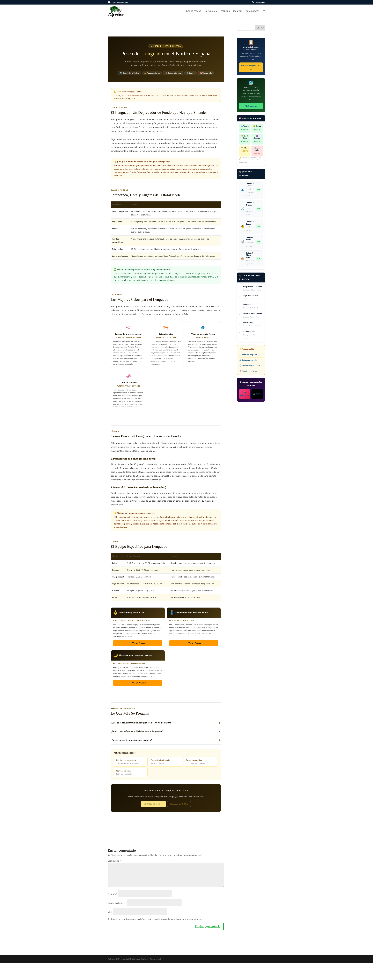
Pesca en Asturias (195, 761)
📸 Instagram (244, 394)
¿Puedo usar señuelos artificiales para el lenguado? (137, 731)
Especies (225, 11)
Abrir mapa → (251, 106)
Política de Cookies (139, 959)
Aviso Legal (155, 959)
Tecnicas (237, 11)
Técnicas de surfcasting (128, 761)
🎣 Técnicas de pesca (248, 354)
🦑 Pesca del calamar (248, 371)
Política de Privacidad (118, 959)
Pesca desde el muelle (160, 761)
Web (110, 912)
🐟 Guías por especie (248, 360)
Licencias (210, 11)
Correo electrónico (117, 903)
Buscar (260, 27)
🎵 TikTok (257, 394)
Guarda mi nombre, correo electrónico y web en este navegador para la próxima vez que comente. (157, 919)
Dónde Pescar (193, 11)
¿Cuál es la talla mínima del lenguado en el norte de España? (141, 722)
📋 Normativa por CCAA (249, 365)
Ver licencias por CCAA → (251, 67)
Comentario (114, 860)
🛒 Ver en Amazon (137, 643)
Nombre (112, 893)
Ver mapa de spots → (153, 804)
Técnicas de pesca (124, 772)
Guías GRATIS (252, 11)
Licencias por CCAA (179, 804)
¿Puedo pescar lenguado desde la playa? (131, 740)
